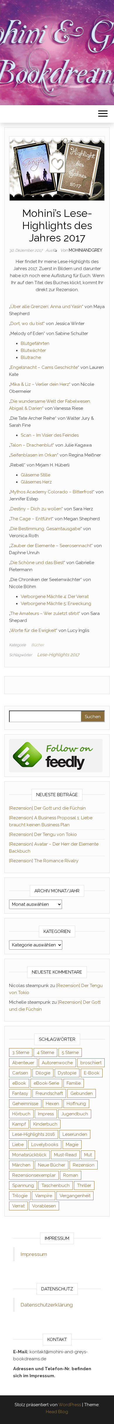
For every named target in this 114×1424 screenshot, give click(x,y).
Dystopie (67, 1073)
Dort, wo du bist (27, 323)
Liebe (18, 1144)
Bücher (37, 645)
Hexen (52, 1103)
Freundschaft (49, 1093)
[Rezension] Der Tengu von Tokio (43, 834)
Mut (88, 1154)
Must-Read (65, 1154)
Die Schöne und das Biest (37, 562)
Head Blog (57, 1411)
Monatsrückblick (29, 1154)
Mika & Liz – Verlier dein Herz (40, 384)
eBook (19, 1083)
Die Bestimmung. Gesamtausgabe (45, 528)
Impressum (33, 1254)
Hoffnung (76, 1103)
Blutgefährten (35, 343)
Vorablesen (44, 1206)
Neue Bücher (51, 1165)
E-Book (91, 1073)
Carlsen (20, 1073)
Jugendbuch (74, 1114)
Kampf (19, 1124)
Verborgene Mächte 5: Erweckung (56, 603)
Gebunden (81, 1093)
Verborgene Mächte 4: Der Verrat (55, 596)
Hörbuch (21, 1114)
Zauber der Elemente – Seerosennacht (51, 545)
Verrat (18, 1206)
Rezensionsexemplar (34, 1175)
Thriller (84, 1185)
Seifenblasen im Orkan (34, 455)
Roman (70, 1175)
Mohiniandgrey (85, 250)
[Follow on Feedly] (56, 755)
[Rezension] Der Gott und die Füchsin (47, 808)
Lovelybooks (44, 1144)
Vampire (43, 1195)
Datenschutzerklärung (46, 1305)
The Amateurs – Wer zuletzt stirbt (44, 613)
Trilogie (19, 1195)
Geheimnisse (25, 1103)
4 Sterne (45, 1052)
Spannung (23, 1185)
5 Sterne (70, 1052)
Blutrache (31, 357)
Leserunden (75, 1134)
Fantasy (20, 1093)
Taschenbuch (56, 1185)
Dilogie (43, 1073)
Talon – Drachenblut (31, 445)
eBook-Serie (46, 1083)
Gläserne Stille (35, 475)
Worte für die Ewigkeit (33, 630)
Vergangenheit (75, 1195)
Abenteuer (23, 1062)
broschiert (90, 1062)
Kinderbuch (45, 1124)
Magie (72, 1144)
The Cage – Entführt (31, 518)
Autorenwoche (57, 1062)
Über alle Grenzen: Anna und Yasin (46, 306)
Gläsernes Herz (36, 482)
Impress (46, 1114)
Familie (74, 1083)
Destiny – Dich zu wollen (36, 508)
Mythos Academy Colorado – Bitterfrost (52, 492)
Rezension (83, 1165)
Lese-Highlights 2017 (58, 654)
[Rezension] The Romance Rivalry (43, 860)
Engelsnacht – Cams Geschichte (44, 367)
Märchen (21, 1165)
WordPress (69, 1404)
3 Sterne (20, 1052)
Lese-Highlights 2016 (33, 1134)
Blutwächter (33, 350)
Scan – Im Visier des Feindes (50, 435)
